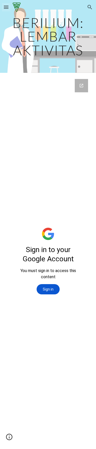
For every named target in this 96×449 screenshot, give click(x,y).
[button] (6, 7)
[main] (48, 36)
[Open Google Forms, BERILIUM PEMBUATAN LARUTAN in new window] (81, 85)
